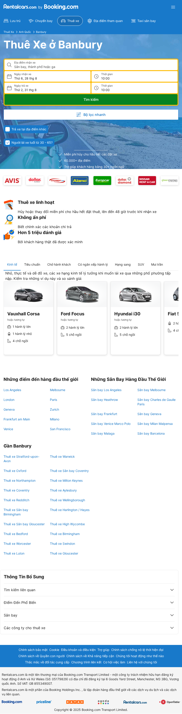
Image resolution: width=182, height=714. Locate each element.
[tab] (12, 264)
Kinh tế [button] (12, 264)
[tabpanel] (91, 316)
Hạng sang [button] (123, 264)
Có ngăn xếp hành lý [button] (93, 264)
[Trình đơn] (173, 7)
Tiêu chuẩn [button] (32, 264)
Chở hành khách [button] (59, 264)
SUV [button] (141, 264)
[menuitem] (12, 21)
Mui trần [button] (157, 264)
